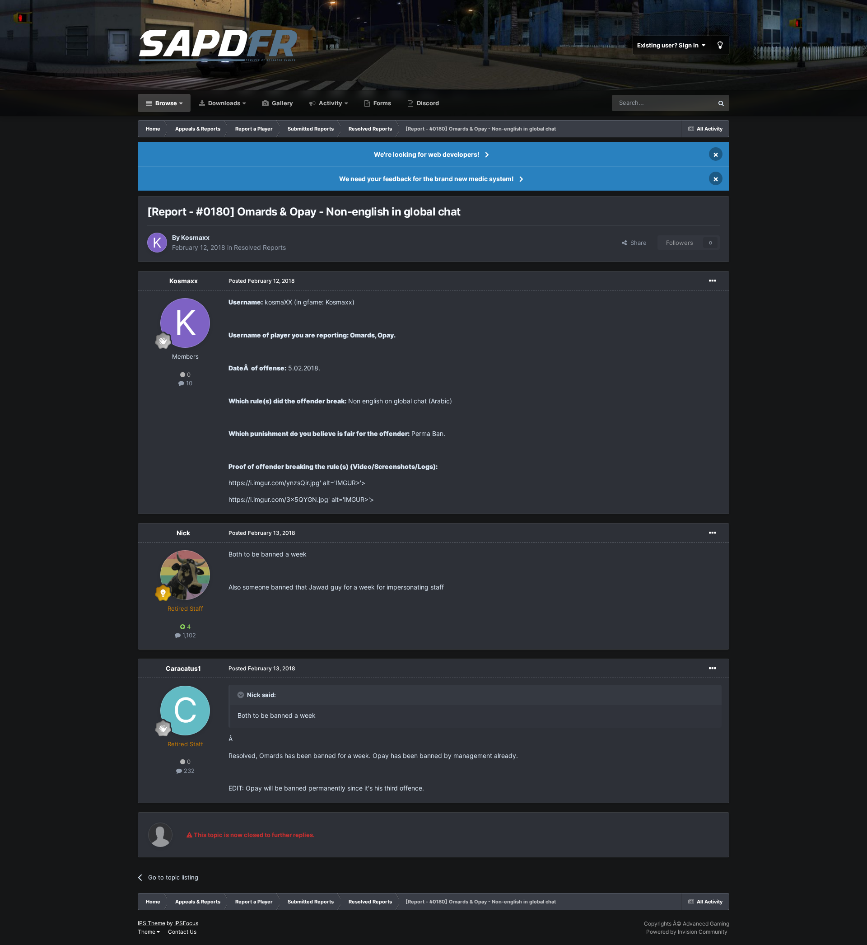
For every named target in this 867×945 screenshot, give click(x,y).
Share (637, 242)
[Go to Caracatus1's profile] (185, 710)
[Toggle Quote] (242, 694)
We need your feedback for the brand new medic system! (426, 178)
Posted (261, 280)
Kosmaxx (195, 237)
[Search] (721, 103)
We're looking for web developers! (427, 154)
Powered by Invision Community (686, 931)
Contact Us (182, 931)
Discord (427, 103)
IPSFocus (186, 923)
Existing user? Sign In (669, 45)
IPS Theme (151, 923)
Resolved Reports (260, 247)
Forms (381, 103)
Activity (329, 103)
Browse (165, 103)
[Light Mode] (719, 45)
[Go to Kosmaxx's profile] (157, 243)
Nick (183, 533)
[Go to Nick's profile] (185, 575)
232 (188, 770)
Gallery (281, 103)
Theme (147, 931)
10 (188, 383)
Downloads (223, 103)
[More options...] (713, 281)
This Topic (688, 102)
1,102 (188, 635)
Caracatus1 (183, 668)
